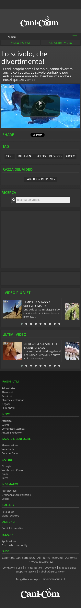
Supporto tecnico (26, 571)
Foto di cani (8, 511)
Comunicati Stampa (13, 428)
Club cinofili (8, 408)
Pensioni (7, 396)
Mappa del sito (68, 567)
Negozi (6, 404)
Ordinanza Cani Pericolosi (16, 495)
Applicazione (9, 541)
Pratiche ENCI (9, 491)
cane (9, 156)
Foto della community (14, 545)
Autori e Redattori (12, 432)
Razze (5, 478)
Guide (5, 474)
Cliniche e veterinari (13, 400)
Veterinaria (8, 449)
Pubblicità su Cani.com (52, 571)
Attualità (7, 421)
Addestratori (9, 388)
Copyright (51, 567)
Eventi (5, 424)
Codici (5, 498)
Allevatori (7, 392)
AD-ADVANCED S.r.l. (54, 579)
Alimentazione (10, 445)
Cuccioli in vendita (12, 528)
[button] (40, 106)
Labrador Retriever (40, 179)
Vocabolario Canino (13, 470)
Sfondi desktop (10, 515)
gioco (70, 156)
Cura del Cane (10, 453)
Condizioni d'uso (13, 567)
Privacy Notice (33, 567)
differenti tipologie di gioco (40, 156)
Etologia (6, 466)
